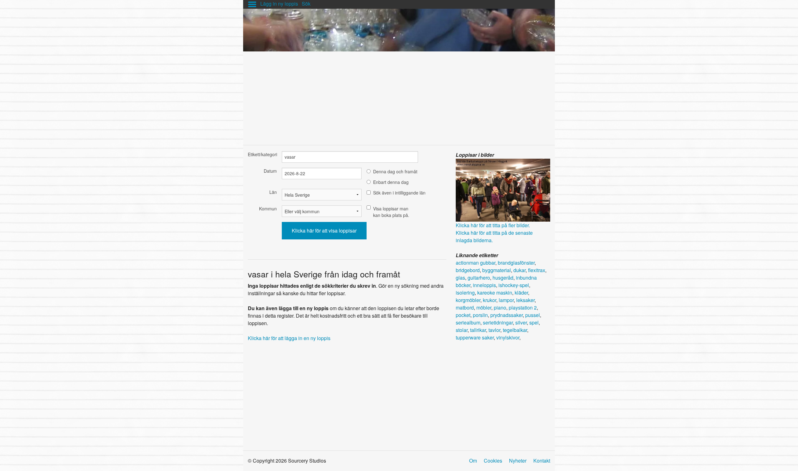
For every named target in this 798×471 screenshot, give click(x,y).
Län (273, 192)
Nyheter (517, 460)
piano (500, 307)
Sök (306, 3)
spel (534, 322)
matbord (465, 307)
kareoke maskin (494, 292)
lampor (506, 300)
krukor (489, 300)
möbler (483, 307)
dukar (519, 270)
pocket (463, 315)
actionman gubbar (475, 262)
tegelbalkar (515, 330)
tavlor (494, 330)
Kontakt (541, 460)
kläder (521, 292)
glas (460, 277)
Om (473, 460)
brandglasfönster (516, 262)
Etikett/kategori (262, 154)
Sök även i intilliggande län (399, 193)
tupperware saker (475, 337)
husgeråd (503, 277)
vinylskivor (507, 337)
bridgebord (468, 270)
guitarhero (479, 277)
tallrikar (478, 330)
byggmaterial (496, 270)
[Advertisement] (399, 95)
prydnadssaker (506, 315)
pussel (532, 315)
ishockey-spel (513, 285)
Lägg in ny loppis (279, 3)
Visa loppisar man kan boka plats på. (391, 211)
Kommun (268, 208)
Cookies (493, 460)
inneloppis (484, 285)
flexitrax (536, 270)
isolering (465, 292)
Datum (270, 171)
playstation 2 (523, 307)
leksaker (525, 300)
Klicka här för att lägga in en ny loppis (289, 338)
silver (521, 322)
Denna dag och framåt (395, 171)
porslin (480, 315)
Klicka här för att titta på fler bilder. (493, 225)
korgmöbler (468, 300)
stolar (462, 330)
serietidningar (498, 322)
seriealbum (468, 322)
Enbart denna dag (391, 182)
